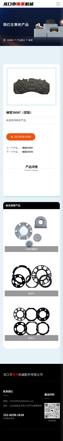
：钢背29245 (19, 151)
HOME (10, 40)
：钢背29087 (19, 147)
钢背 (30, 40)
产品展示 (21, 40)
